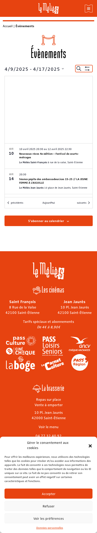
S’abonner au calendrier (46, 221)
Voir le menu (48, 426)
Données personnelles (49, 527)
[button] (90, 445)
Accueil (8, 26)
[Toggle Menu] (89, 8)
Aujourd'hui (48, 202)
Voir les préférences (48, 518)
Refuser (49, 506)
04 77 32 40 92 (48, 435)
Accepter (48, 493)
